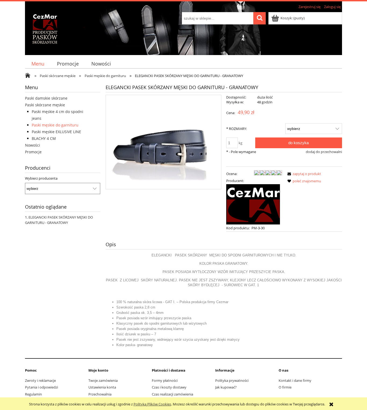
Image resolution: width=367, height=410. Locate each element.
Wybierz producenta (41, 178)
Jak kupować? (226, 387)
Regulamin (33, 394)
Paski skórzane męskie (45, 104)
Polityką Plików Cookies (152, 404)
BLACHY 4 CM (44, 138)
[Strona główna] (42, 31)
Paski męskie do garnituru (55, 125)
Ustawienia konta (102, 387)
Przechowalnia (99, 394)
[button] (303, 173)
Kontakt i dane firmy (295, 380)
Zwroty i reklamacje (40, 380)
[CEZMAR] (253, 203)
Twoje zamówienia (103, 380)
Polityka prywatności (232, 380)
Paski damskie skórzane (46, 98)
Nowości (32, 145)
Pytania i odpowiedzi (41, 387)
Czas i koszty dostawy (169, 387)
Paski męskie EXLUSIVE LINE (56, 131)
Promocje (33, 151)
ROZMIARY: (236, 128)
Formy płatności (165, 380)
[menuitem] (38, 63)
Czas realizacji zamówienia (172, 394)
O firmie (285, 387)
